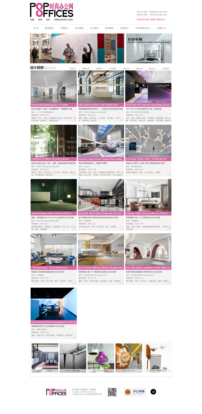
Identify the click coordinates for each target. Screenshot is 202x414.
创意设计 (124, 28)
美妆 (128, 227)
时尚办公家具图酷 (73, 371)
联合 (150, 69)
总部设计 (99, 69)
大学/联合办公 (84, 227)
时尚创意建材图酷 (101, 371)
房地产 (34, 118)
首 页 (35, 28)
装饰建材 (109, 28)
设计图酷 (79, 28)
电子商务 (129, 281)
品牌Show (161, 28)
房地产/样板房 (131, 172)
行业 (124, 69)
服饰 (80, 281)
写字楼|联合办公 (142, 28)
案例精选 (49, 28)
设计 (128, 118)
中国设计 (64, 28)
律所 (80, 118)
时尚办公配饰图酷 (157, 371)
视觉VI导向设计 (129, 371)
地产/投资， (36, 281)
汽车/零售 (82, 172)
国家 (84, 69)
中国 (71, 69)
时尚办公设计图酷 (45, 371)
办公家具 (94, 28)
